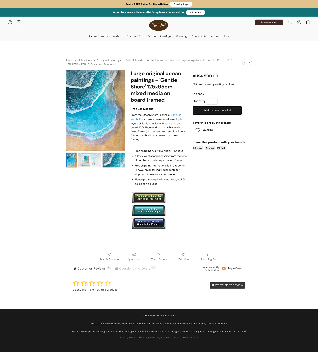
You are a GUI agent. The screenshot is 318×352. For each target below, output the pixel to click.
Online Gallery (86, 60)
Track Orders (159, 259)
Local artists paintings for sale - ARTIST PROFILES (199, 60)
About (215, 36)
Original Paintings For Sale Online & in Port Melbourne (132, 60)
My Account (134, 259)
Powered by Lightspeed (159, 343)
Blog (227, 36)
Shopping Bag (208, 259)
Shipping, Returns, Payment (155, 337)
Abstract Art (135, 36)
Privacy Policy (127, 337)
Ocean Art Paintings (102, 64)
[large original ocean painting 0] (71, 160)
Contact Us (199, 36)
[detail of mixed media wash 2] (114, 160)
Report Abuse (190, 337)
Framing (181, 36)
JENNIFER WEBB (76, 64)
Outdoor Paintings (159, 36)
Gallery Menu (97, 36)
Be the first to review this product (95, 289)
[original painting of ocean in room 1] (89, 160)
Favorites (183, 259)
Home (69, 60)
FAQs (177, 337)
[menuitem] (244, 62)
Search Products (109, 259)
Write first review (228, 285)
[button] (180, 4)
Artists (117, 36)
